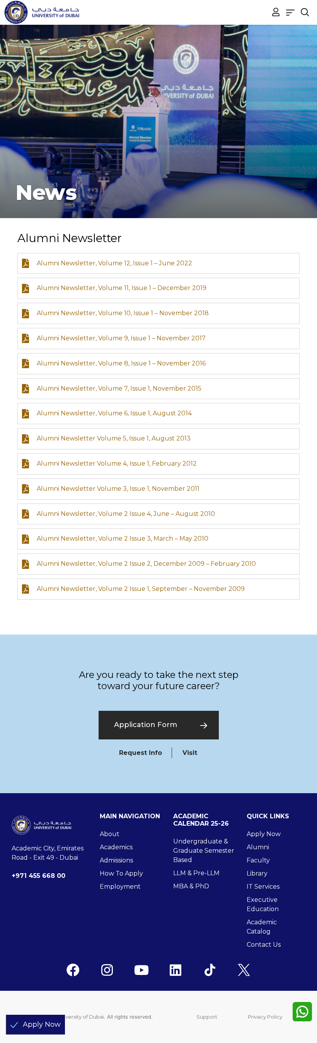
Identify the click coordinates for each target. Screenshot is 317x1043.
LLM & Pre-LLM (196, 873)
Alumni (258, 847)
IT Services (263, 886)
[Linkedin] (175, 970)
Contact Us (264, 944)
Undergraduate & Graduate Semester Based (203, 851)
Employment (120, 886)
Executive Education (263, 904)
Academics (116, 847)
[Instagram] (107, 970)
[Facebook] (73, 970)
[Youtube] (141, 970)
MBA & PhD (191, 886)
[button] (290, 12)
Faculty (258, 860)
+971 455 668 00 (38, 875)
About (109, 834)
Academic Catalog (262, 926)
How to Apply (121, 873)
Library (257, 873)
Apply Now (264, 834)
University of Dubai (80, 1017)
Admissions (116, 860)
